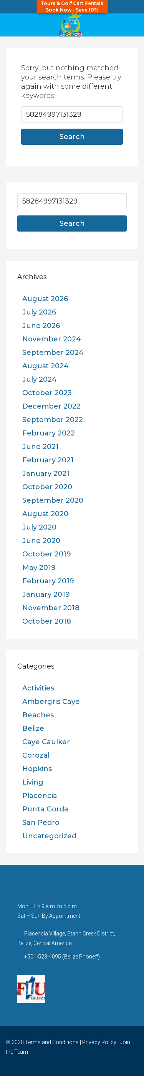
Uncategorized (49, 836)
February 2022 (48, 433)
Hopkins (37, 769)
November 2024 (51, 339)
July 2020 (39, 527)
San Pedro (41, 822)
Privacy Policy (99, 1042)
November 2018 (50, 608)
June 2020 (41, 540)
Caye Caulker (46, 742)
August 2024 (45, 366)
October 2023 (47, 393)
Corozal (36, 755)
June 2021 (40, 446)
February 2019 (48, 581)
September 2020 (52, 500)
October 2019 (46, 554)
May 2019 (39, 567)
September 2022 (52, 420)
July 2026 (39, 312)
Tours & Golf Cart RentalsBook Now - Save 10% (72, 6)
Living (32, 782)
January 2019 (46, 594)
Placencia (39, 795)
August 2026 (45, 299)
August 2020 (45, 514)
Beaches (38, 715)
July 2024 (39, 379)
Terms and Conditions (52, 1042)
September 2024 (53, 352)
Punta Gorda (45, 809)
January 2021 (46, 473)
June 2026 (41, 325)
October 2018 (46, 621)
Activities (38, 688)
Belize (33, 728)
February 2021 (48, 460)
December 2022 (51, 406)
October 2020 (47, 487)
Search (72, 136)
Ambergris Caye (51, 701)
